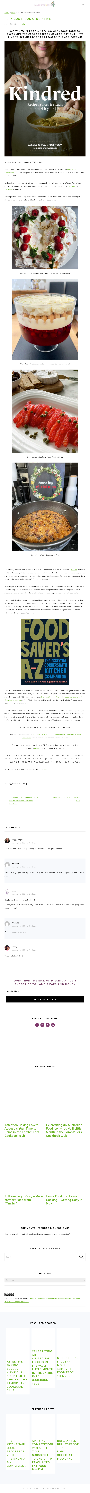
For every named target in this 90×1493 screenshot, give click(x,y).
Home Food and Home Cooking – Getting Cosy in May (64, 1199)
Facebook (72, 186)
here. (46, 769)
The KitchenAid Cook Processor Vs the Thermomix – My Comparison (17, 1453)
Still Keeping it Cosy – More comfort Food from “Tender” (23, 1199)
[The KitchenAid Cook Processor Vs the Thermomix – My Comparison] (18, 1425)
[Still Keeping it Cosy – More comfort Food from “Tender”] (24, 1167)
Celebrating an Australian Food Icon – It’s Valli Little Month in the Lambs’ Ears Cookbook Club (64, 1130)
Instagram (8, 189)
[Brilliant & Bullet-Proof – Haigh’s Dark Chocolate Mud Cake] (68, 1425)
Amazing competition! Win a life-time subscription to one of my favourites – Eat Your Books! (43, 1455)
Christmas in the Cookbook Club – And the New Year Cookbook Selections (23, 800)
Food (13, 12)
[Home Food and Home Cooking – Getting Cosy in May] (66, 1167)
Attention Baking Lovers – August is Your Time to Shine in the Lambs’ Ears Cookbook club (22, 1130)
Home (6, 12)
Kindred (74, 569)
